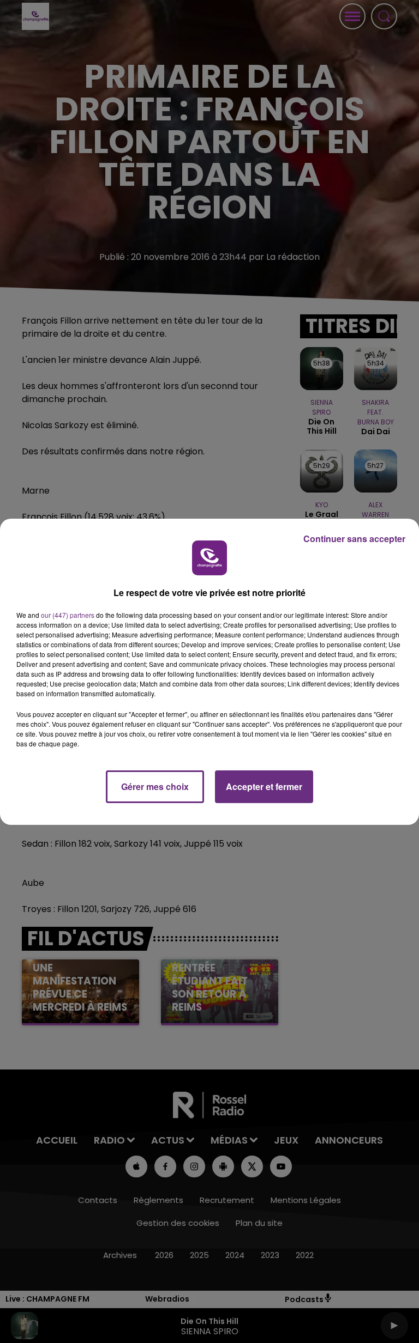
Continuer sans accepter (354, 538)
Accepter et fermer (264, 786)
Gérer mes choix (155, 786)
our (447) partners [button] (67, 614)
